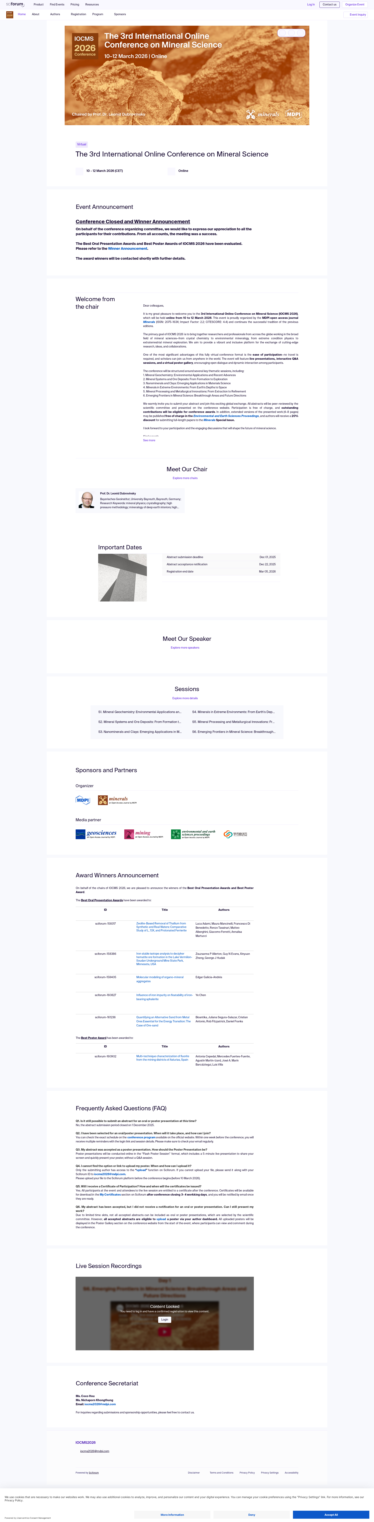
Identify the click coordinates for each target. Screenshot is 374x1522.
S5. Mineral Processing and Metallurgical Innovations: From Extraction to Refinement (234, 722)
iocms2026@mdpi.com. (110, 1174)
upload (161, 1219)
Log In (311, 4)
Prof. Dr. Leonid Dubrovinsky (118, 493)
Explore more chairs (185, 478)
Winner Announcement (127, 249)
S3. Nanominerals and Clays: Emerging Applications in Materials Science (140, 732)
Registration (78, 14)
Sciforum (94, 1473)
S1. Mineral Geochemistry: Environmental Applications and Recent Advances (140, 712)
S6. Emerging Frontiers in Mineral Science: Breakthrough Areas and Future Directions (234, 732)
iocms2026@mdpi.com (100, 1404)
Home (22, 14)
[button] (94, 5)
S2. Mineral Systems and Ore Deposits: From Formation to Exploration (140, 722)
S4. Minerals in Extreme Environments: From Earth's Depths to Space (234, 712)
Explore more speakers (185, 647)
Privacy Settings (270, 1473)
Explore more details (185, 698)
